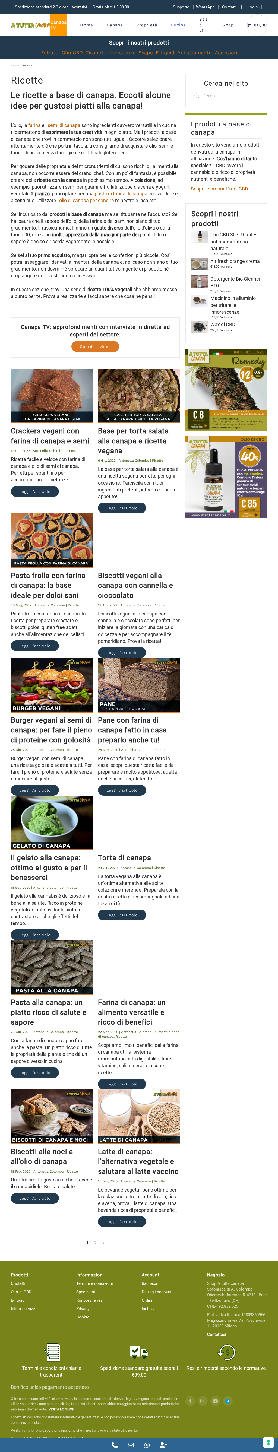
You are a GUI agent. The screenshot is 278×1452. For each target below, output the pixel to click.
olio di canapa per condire (86, 200)
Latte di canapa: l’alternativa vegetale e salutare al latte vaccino (138, 1161)
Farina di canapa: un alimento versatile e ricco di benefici (132, 1012)
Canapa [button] (115, 25)
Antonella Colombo (48, 451)
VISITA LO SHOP (61, 1409)
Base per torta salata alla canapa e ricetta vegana (133, 441)
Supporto (181, 7)
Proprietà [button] (146, 25)
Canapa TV (58, 25)
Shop (228, 25)
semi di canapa (64, 125)
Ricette (71, 451)
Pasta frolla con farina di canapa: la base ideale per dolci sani (48, 585)
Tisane (93, 52)
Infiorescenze (119, 52)
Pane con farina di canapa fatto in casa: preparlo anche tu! (133, 730)
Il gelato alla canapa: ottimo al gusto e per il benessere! (49, 868)
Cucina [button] (178, 25)
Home (86, 25)
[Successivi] (103, 1243)
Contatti (229, 7)
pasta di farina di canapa (121, 193)
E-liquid (165, 52)
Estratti (50, 52)
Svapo (145, 52)
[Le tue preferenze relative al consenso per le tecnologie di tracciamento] (268, 1442)
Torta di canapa (124, 858)
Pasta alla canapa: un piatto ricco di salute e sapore (49, 1012)
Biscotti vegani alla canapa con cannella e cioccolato (135, 585)
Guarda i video (95, 346)
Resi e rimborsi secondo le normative (226, 1368)
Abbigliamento (194, 52)
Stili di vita (204, 25)
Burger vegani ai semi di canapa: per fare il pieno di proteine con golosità (51, 730)
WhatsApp (205, 7)
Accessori (226, 52)
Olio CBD (72, 52)
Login (253, 7)
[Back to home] (30, 25)
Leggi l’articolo (34, 491)
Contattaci (216, 1334)
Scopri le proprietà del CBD (219, 189)
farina (34, 125)
